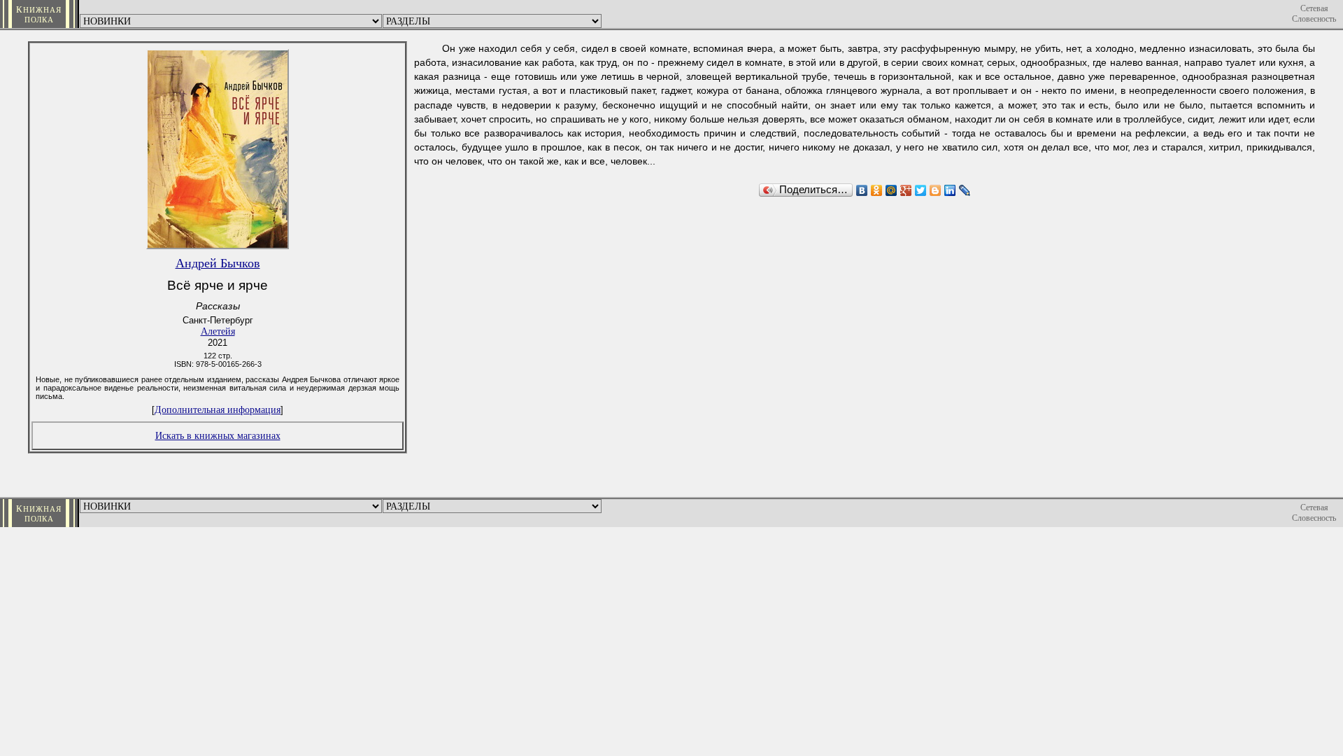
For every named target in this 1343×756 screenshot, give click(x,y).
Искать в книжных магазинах (217, 435)
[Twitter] (921, 190)
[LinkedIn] (950, 190)
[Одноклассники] (876, 190)
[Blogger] (935, 190)
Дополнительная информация (217, 409)
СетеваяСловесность (1314, 14)
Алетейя (218, 331)
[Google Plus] (906, 190)
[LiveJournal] (965, 190)
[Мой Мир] (891, 190)
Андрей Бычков (218, 263)
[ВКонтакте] (862, 190)
